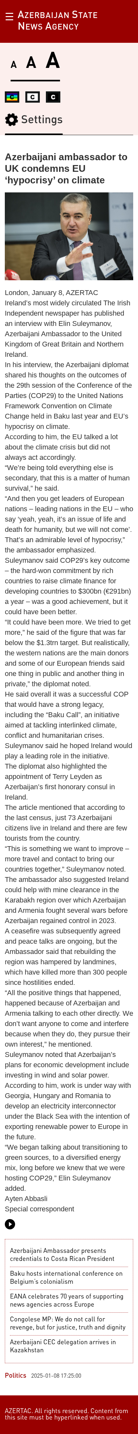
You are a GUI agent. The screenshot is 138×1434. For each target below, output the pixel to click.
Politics (16, 1376)
